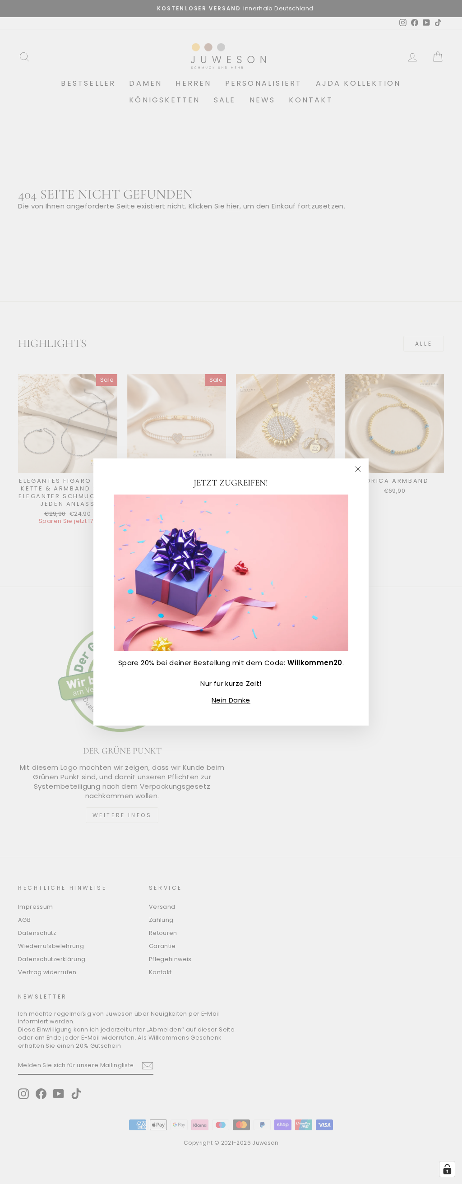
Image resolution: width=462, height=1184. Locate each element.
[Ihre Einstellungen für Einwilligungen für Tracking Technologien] (447, 1169)
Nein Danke (231, 700)
